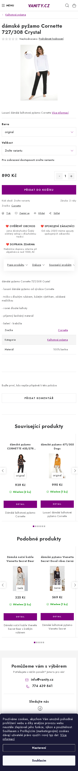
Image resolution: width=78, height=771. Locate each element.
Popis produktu (15, 265)
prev (3, 471)
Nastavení (39, 748)
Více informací (60, 113)
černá (57, 588)
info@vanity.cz (42, 679)
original (20, 475)
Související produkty (60, 265)
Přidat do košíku (39, 190)
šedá (20, 588)
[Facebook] (40, 708)
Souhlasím (39, 760)
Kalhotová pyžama (57, 340)
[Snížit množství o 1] (59, 176)
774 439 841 (42, 686)
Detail (20, 504)
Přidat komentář (39, 398)
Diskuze (36, 265)
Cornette (16, 205)
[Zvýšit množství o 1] (71, 176)
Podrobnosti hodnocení (51, 38)
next (75, 471)
